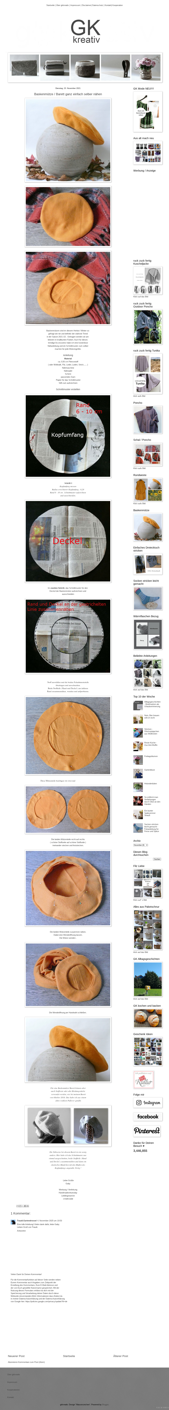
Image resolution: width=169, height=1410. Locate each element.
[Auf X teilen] (22, 1206)
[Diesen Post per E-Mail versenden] (17, 1206)
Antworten (21, 1231)
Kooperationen (13, 1390)
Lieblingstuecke (68, 1196)
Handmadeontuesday (68, 1193)
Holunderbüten (150, 784)
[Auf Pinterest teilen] (27, 1206)
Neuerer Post (16, 1356)
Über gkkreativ (62, 5)
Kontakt (108, 5)
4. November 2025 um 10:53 (49, 1221)
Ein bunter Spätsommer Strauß (150, 813)
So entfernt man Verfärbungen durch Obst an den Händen (152, 800)
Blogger (105, 1405)
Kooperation (117, 5)
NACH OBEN (162, 1408)
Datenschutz (97, 5)
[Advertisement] (68, 1331)
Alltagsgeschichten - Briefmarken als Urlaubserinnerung (152, 704)
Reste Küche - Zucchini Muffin (150, 744)
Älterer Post (120, 1356)
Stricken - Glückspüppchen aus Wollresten (151, 731)
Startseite (50, 5)
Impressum (75, 5)
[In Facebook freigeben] (25, 1206)
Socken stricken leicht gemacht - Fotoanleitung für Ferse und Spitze (151, 827)
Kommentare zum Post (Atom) (31, 1362)
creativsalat (68, 1199)
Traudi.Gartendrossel (27, 1221)
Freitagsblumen (151, 756)
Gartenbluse (149, 770)
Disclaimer (86, 5)
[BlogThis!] (20, 1206)
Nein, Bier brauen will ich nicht (151, 716)
